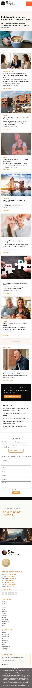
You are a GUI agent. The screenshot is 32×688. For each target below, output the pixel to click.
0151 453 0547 (11, 582)
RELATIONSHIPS (24, 50)
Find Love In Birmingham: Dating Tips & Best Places (15, 418)
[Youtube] (16, 593)
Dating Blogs (5, 648)
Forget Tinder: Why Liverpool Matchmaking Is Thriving (15, 118)
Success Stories (6, 646)
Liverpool (4, 607)
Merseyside (4, 617)
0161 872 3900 (12, 574)
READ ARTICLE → (7, 88)
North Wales (5, 619)
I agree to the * (9, 489)
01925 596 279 (12, 578)
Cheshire (4, 604)
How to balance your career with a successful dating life (15, 283)
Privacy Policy (12, 489)
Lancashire (4, 615)
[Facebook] (3, 593)
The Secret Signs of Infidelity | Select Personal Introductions (15, 160)
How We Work (5, 636)
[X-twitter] (9, 593)
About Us (4, 632)
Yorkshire (4, 623)
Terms (16, 672)
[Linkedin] (12, 593)
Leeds (3, 606)
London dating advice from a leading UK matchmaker (14, 200)
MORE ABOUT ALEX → (8, 380)
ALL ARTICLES (5, 50)
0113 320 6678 (9, 580)
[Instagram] (6, 593)
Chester (4, 613)
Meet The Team (5, 634)
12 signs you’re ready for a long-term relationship (13, 241)
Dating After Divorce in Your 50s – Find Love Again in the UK (15, 324)
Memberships (5, 642)
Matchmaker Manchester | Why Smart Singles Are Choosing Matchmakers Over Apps (15, 75)
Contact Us (4, 650)
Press (3, 644)
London (3, 609)
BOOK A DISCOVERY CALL (12, 396)
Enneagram (5, 640)
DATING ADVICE (14, 50)
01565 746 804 (11, 576)
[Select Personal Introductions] (8, 3)
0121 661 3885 (12, 584)
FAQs (3, 638)
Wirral (3, 625)
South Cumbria (5, 621)
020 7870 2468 (10, 586)
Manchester (5, 602)
